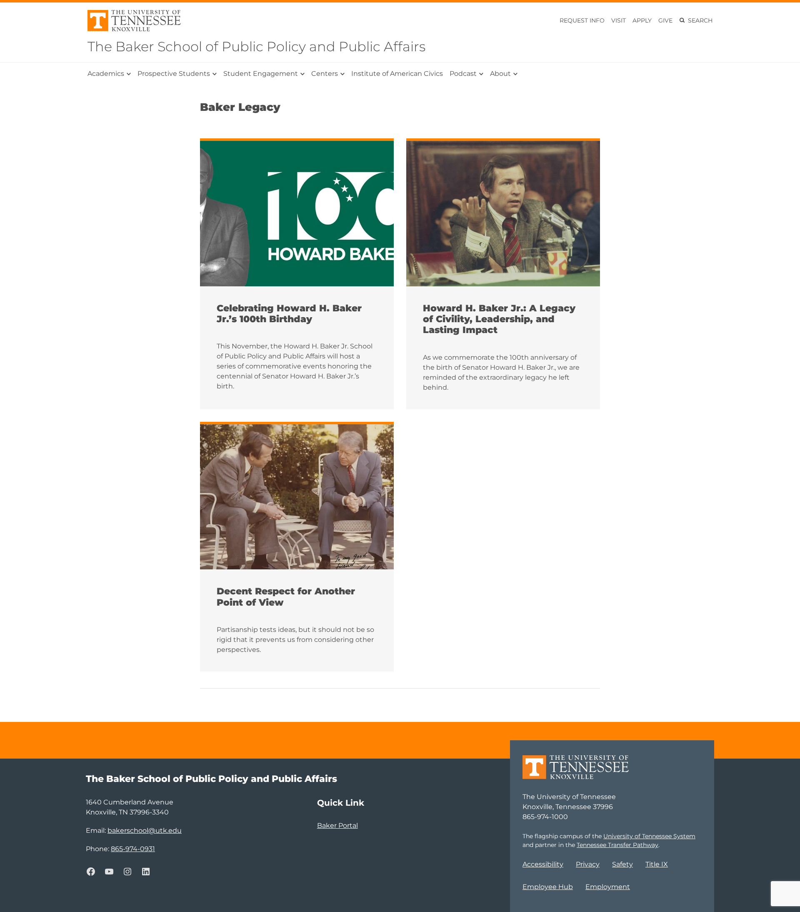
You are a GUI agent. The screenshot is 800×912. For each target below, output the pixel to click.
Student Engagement (260, 74)
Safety (622, 864)
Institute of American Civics (397, 74)
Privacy (588, 864)
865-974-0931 (133, 849)
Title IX (656, 864)
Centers (324, 74)
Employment (607, 887)
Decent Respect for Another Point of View (286, 597)
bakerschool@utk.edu (145, 830)
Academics (106, 74)
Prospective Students (174, 74)
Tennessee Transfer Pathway (617, 845)
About (500, 74)
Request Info (582, 20)
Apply (642, 20)
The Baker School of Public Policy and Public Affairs (256, 46)
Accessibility (542, 864)
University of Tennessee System (649, 836)
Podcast (463, 74)
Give (665, 20)
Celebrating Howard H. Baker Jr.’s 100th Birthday (289, 314)
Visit (618, 20)
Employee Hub (547, 887)
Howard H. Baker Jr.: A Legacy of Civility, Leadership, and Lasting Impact (499, 319)
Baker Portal (337, 825)
